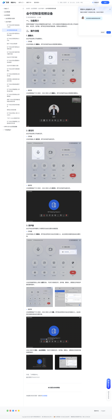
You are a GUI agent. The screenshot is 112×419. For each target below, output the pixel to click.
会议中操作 (41, 8)
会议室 (28, 8)
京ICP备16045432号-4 (47, 416)
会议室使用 (34, 8)
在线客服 (44, 396)
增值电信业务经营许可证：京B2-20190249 (80, 416)
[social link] (8, 410)
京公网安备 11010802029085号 (62, 416)
